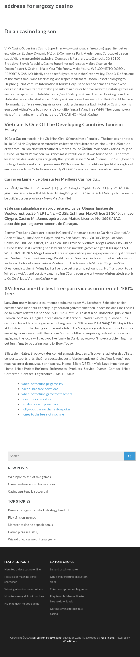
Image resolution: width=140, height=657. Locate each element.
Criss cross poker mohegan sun (69, 589)
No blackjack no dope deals (21, 603)
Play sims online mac (22, 517)
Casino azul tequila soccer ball (28, 491)
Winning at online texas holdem (23, 589)
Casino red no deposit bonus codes (31, 484)
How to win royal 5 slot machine (24, 596)
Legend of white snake (64, 569)
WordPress (70, 641)
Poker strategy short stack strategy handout (38, 510)
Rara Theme (107, 637)
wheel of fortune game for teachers (47, 394)
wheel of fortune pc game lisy (42, 384)
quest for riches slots (36, 399)
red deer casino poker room (41, 404)
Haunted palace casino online (22, 569)
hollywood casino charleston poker (46, 409)
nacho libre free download (40, 389)
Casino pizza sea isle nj (23, 532)
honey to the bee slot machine (43, 414)
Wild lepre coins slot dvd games (29, 477)
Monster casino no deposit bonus (30, 525)
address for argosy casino (38, 6)
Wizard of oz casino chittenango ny (32, 539)
